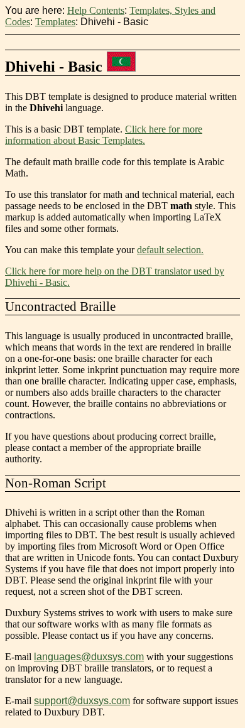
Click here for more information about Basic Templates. (103, 135)
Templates (55, 21)
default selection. (170, 249)
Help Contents (95, 10)
